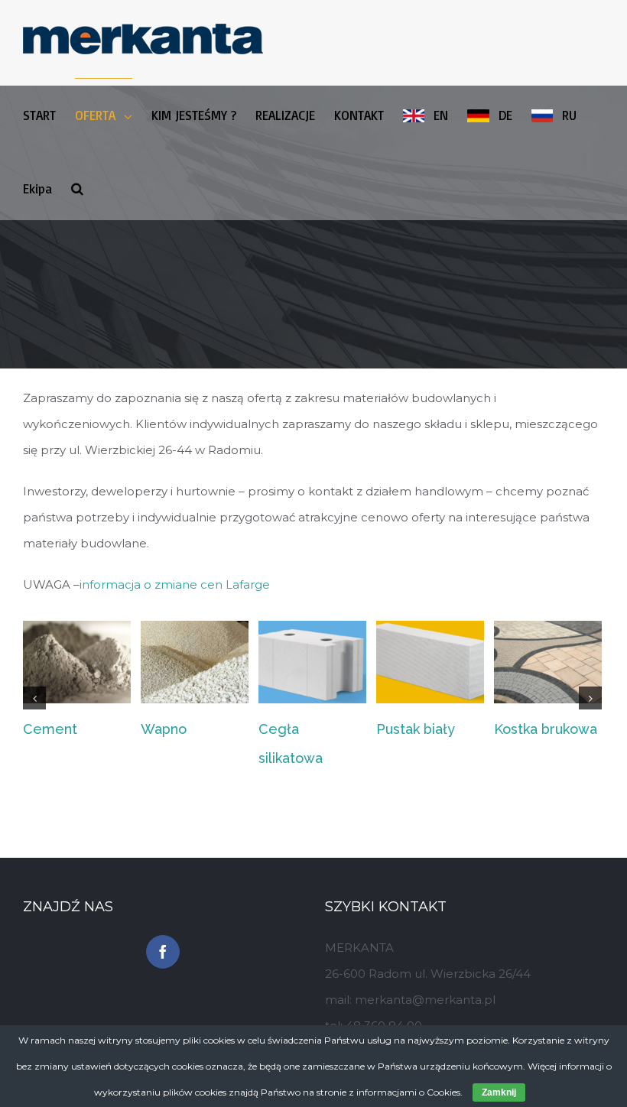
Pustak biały (415, 729)
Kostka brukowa (545, 729)
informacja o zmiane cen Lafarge (175, 584)
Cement (50, 729)
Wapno (164, 729)
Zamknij (499, 1092)
